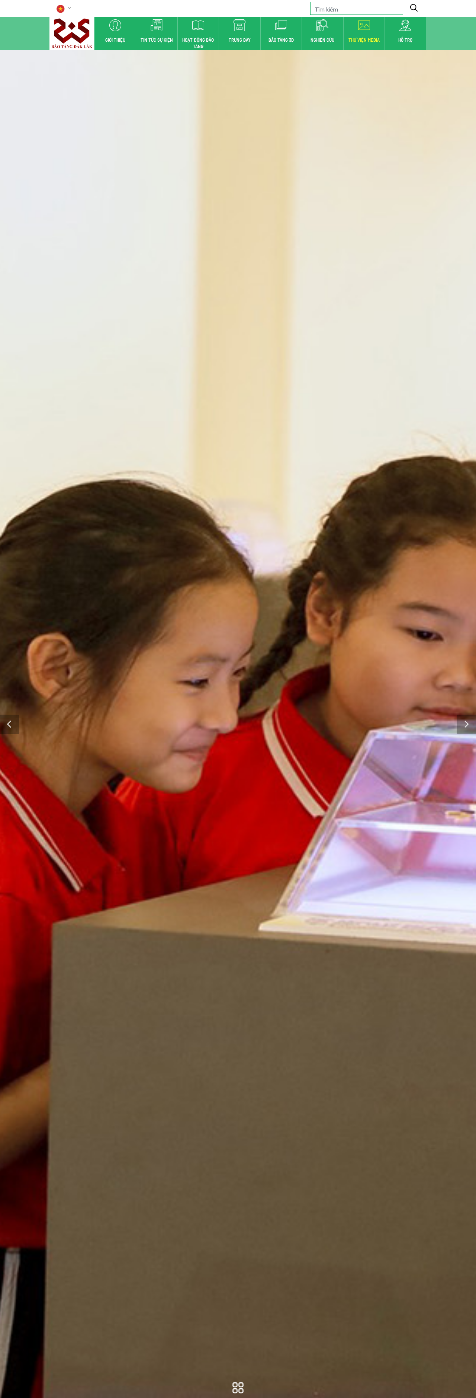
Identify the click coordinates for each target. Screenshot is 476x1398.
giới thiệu (115, 40)
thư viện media (364, 40)
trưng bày (240, 40)
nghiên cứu (322, 40)
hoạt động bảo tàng (198, 43)
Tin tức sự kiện (157, 40)
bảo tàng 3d (281, 40)
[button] (9, 724)
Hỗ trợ (405, 40)
